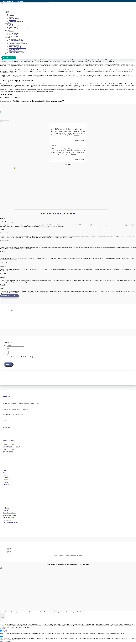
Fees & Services (7, 520)
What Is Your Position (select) (11, 357)
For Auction (12, 20)
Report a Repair (14, 36)
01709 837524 (19, 1)
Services (7, 37)
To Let (11, 17)
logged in (9, 97)
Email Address (7, 349)
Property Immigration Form (17, 48)
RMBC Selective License (16, 52)
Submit (8, 364)
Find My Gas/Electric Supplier (18, 43)
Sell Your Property (14, 18)
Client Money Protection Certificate (20, 28)
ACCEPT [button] (78, 612)
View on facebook (80, 140)
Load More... (68, 164)
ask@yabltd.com (8, 1)
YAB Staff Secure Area (16, 51)
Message (6, 354)
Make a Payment (14, 27)
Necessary (4, 630)
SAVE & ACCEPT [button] (5, 641)
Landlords (8, 23)
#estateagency (66, 154)
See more (76, 135)
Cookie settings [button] (70, 612)
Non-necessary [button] (4, 635)
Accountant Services (15, 39)
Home (7, 11)
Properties (8, 14)
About (7, 12)
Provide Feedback (14, 49)
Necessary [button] (2, 628)
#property (83, 152)
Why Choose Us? (14, 26)
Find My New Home (8, 296)
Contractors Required (16, 42)
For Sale (11, 15)
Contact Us (8, 54)
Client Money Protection (10, 522)
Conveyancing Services (16, 40)
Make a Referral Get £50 (16, 46)
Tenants (7, 30)
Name (5, 345)
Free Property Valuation (16, 21)
